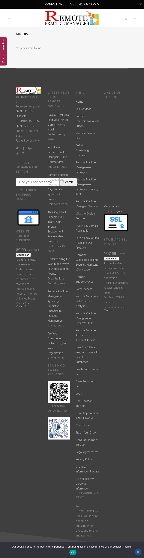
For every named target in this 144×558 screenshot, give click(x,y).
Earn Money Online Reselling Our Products (87, 242)
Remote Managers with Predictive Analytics (87, 301)
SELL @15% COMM (85, 4)
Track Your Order (86, 432)
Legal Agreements (87, 452)
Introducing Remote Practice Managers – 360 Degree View (58, 154)
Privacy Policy (84, 459)
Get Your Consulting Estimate (82, 150)
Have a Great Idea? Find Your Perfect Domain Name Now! (59, 122)
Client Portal (83, 425)
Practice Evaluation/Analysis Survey (87, 121)
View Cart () (111, 206)
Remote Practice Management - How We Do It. (86, 318)
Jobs (79, 393)
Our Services (83, 108)
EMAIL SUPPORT (26, 125)
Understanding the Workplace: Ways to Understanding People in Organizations (59, 269)
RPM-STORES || (57, 4)
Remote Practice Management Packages (86, 167)
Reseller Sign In (113, 211)
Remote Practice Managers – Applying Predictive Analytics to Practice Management (58, 306)
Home (79, 101)
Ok (73, 552)
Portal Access (84, 289)
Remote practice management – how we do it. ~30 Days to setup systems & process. (58, 187)
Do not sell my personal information (85, 483)
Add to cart (23, 254)
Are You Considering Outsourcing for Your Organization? (57, 343)
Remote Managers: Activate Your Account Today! (87, 335)
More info (21, 306)
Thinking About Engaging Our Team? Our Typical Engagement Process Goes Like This (57, 227)
